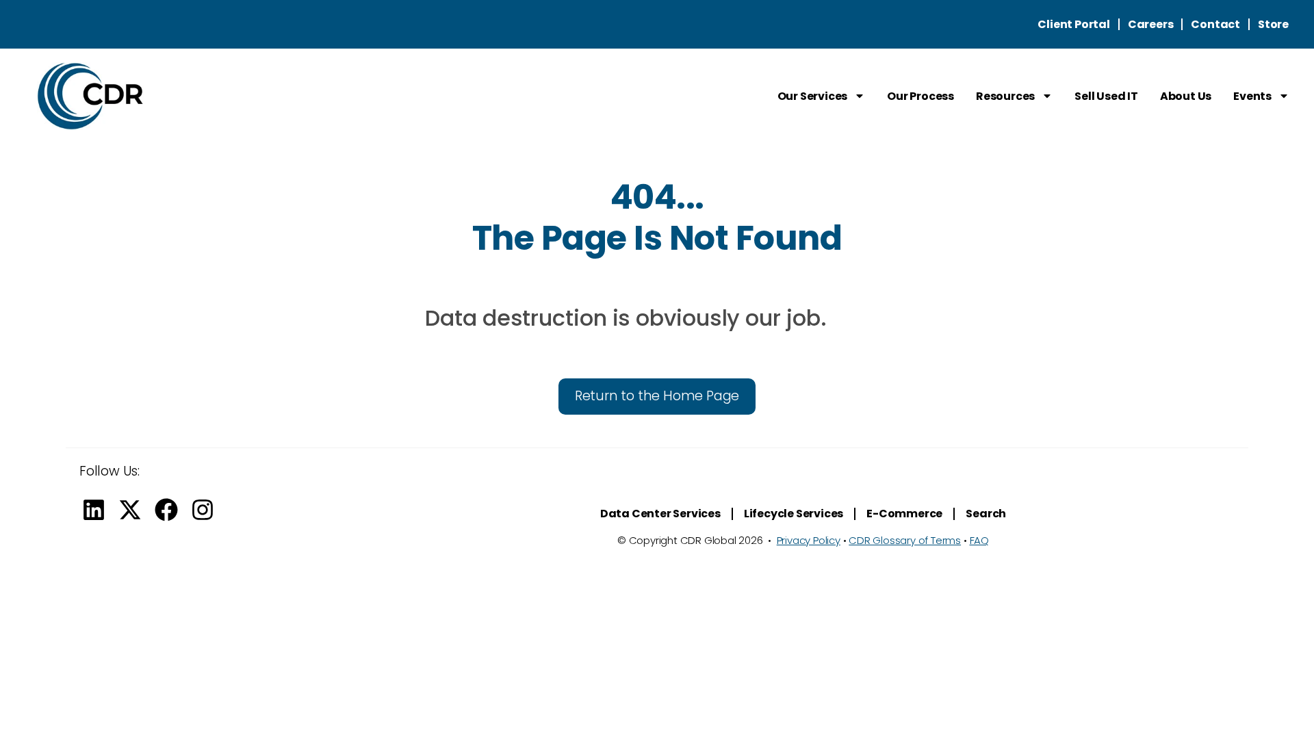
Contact (1215, 24)
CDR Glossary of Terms (905, 540)
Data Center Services (660, 513)
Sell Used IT (1106, 96)
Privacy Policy (808, 540)
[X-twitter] (130, 509)
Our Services (812, 96)
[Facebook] (166, 509)
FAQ (979, 540)
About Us (1185, 96)
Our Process (920, 96)
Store (1273, 24)
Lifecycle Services (793, 513)
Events (1252, 96)
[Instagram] (202, 509)
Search (986, 513)
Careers (1151, 24)
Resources (1005, 96)
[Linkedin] (93, 509)
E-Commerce (904, 513)
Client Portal (1073, 24)
